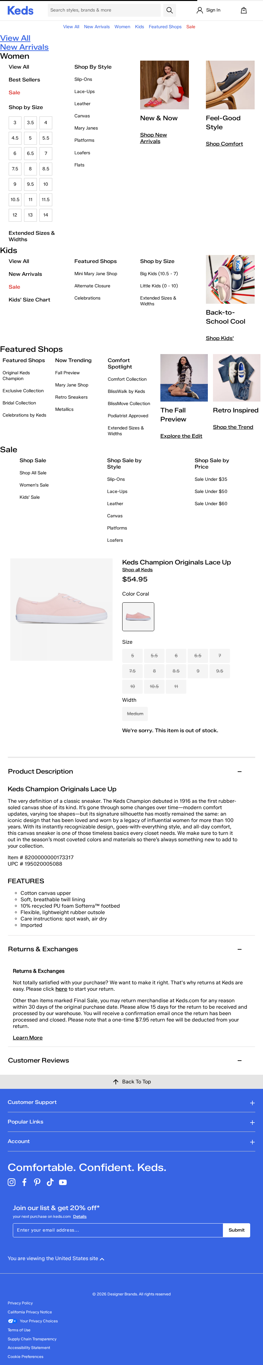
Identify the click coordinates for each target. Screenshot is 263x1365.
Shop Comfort (224, 144)
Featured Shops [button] (165, 27)
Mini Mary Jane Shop (95, 273)
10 (45, 184)
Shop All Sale (33, 473)
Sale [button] (190, 27)
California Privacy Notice (30, 1312)
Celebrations (87, 298)
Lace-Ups (84, 91)
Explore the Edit (181, 436)
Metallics (64, 409)
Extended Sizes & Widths (32, 236)
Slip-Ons (83, 79)
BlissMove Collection (129, 403)
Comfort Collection (127, 379)
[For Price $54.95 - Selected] (138, 616)
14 (45, 215)
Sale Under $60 (211, 503)
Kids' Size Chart (29, 300)
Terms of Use (19, 1329)
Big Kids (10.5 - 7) (159, 273)
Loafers (82, 153)
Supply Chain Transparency (32, 1338)
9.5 (30, 184)
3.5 (30, 122)
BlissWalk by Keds (126, 391)
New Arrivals (97, 27)
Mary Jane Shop (71, 385)
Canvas (82, 116)
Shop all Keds (137, 569)
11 (30, 199)
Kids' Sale (30, 497)
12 (15, 215)
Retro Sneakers (71, 397)
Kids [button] (139, 27)
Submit (237, 1230)
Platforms (84, 140)
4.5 (15, 138)
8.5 (45, 169)
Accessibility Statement (29, 1347)
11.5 (46, 199)
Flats (79, 165)
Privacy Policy (20, 1303)
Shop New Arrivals (153, 138)
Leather (82, 103)
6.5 (30, 153)
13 (30, 215)
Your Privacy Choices (39, 1320)
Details (80, 1216)
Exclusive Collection (23, 391)
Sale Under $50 (211, 491)
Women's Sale (34, 485)
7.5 (15, 169)
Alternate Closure (92, 286)
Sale (14, 92)
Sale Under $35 (211, 479)
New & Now (159, 118)
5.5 (45, 138)
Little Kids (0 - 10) (159, 286)
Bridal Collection (19, 403)
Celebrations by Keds (24, 415)
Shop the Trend (233, 427)
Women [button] (122, 27)
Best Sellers (24, 80)
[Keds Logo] (20, 10)
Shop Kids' (220, 338)
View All (71, 27)
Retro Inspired (236, 410)
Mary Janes (86, 128)
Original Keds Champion (16, 375)
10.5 (15, 199)
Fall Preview (67, 373)
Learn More (28, 1038)
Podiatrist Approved (128, 416)
